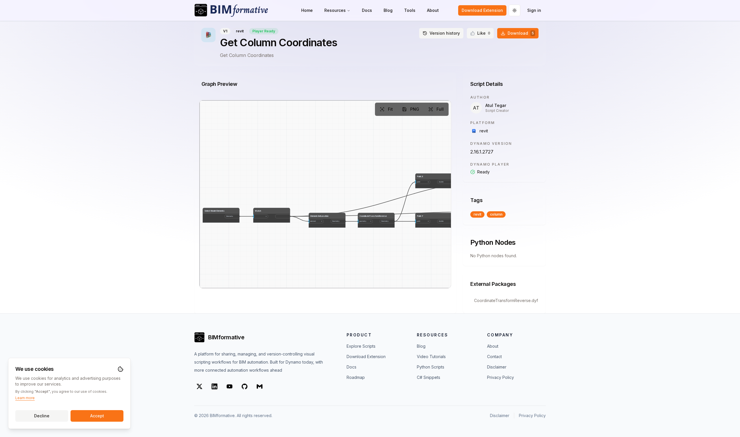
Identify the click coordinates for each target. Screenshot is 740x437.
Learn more (25, 398)
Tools (409, 10)
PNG (414, 109)
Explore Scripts (361, 346)
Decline (41, 415)
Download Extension (482, 10)
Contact (494, 356)
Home (307, 10)
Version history (445, 33)
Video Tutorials (431, 356)
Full (440, 109)
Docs (367, 10)
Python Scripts (430, 366)
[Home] (231, 10)
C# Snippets (428, 377)
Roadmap (356, 377)
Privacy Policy (500, 377)
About (433, 10)
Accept (97, 415)
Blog (388, 10)
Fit (390, 109)
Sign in (534, 10)
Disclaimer (496, 366)
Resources (335, 10)
